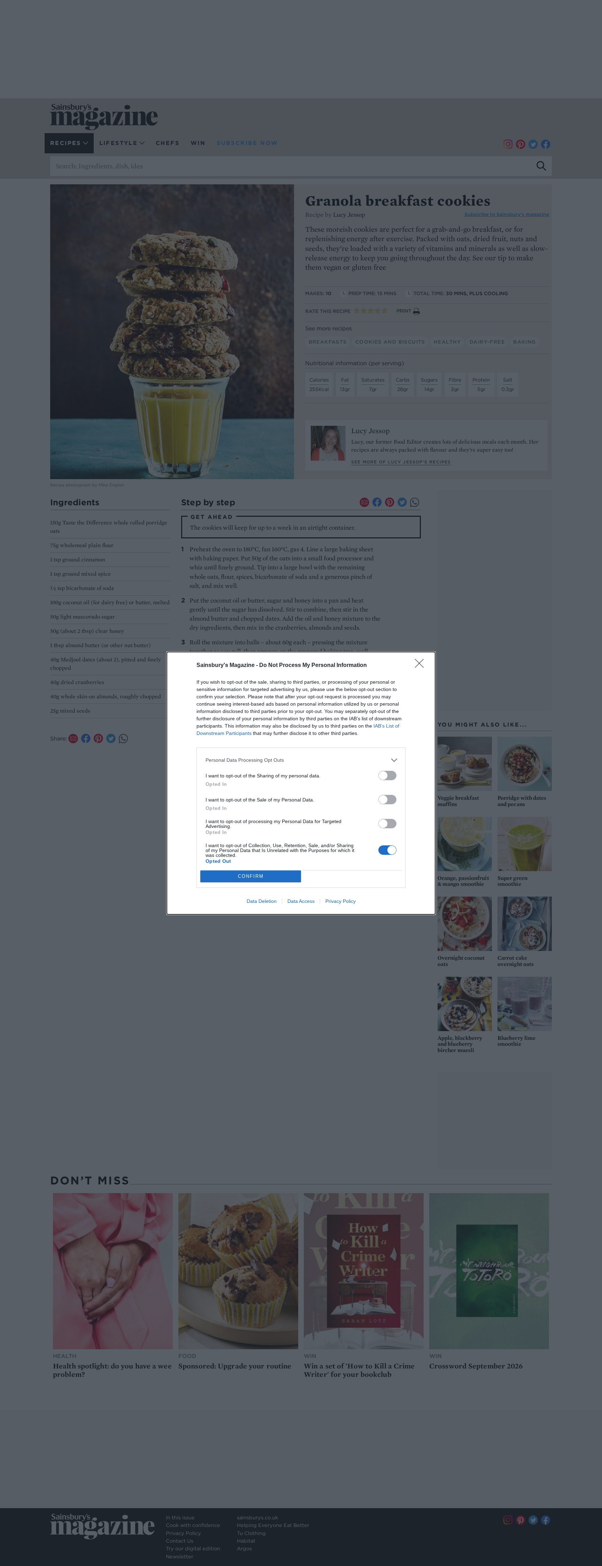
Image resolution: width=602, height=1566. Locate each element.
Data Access (301, 901)
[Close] (421, 665)
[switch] (387, 775)
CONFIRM (251, 876)
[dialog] (301, 783)
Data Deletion (262, 901)
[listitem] (301, 760)
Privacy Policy (340, 901)
